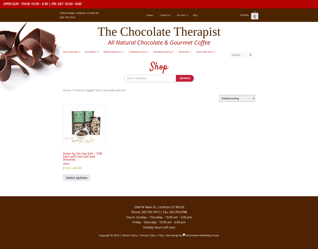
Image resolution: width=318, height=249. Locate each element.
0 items (244, 15)
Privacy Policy (148, 235)
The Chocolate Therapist (159, 31)
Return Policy (129, 235)
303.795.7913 (150, 212)
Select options (76, 178)
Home (67, 90)
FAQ (161, 235)
